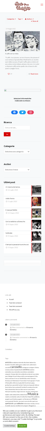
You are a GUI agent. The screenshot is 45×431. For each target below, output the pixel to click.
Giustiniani (28, 383)
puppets (7, 399)
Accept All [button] (22, 426)
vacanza (13, 405)
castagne (31, 367)
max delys (13, 391)
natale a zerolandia (10, 397)
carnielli (7, 367)
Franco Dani (23, 380)
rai (23, 399)
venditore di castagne (22, 405)
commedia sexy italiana (20, 372)
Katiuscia (26, 385)
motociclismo (23, 394)
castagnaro (25, 367)
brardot (13, 364)
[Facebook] (14, 112)
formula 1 (33, 378)
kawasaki (31, 385)
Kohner (37, 385)
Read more (34, 74)
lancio (7, 387)
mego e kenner (20, 391)
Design (13, 374)
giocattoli (21, 383)
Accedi (11, 299)
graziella (15, 385)
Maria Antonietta (10, 389)
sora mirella (28, 401)
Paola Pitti (30, 397)
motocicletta (16, 394)
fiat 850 (22, 378)
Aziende (21, 362)
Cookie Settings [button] (9, 426)
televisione (27, 403)
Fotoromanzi (15, 380)
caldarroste (26, 364)
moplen (7, 394)
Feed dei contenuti (15, 303)
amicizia (8, 362)
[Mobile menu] (42, 5)
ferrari (17, 378)
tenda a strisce (35, 403)
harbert (21, 385)
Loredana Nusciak (32, 387)
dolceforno (25, 374)
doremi (30, 374)
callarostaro (33, 364)
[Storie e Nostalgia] (22, 6)
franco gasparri (31, 380)
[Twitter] (22, 112)
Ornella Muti (24, 397)
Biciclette (26, 362)
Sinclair (16, 401)
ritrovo (34, 399)
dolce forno (19, 374)
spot (15, 403)
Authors (29, 19)
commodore (31, 372)
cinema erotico (9, 369)
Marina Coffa (19, 389)
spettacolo (9, 403)
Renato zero (27, 399)
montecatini (34, 391)
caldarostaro (18, 364)
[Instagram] (31, 112)
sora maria (22, 401)
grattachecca (9, 385)
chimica (36, 367)
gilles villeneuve (14, 383)
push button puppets (16, 399)
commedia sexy (9, 372)
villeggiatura (32, 405)
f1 (14, 378)
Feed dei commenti (15, 306)
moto (11, 394)
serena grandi (9, 401)
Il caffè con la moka (11, 54)
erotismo (11, 378)
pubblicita (36, 397)
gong (33, 383)
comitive (32, 369)
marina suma (27, 389)
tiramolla (7, 405)
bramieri (7, 364)
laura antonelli (17, 387)
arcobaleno (15, 362)
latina (10, 387)
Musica (32, 394)
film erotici (27, 378)
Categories (10, 19)
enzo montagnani (29, 376)
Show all (35, 21)
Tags (19, 19)
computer (8, 374)
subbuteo (20, 403)
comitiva (25, 370)
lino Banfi (24, 387)
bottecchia (33, 362)
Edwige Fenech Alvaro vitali (16, 376)
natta (18, 397)
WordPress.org (14, 310)
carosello (16, 367)
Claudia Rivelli (18, 369)
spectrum (35, 401)
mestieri (28, 391)
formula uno (8, 380)
